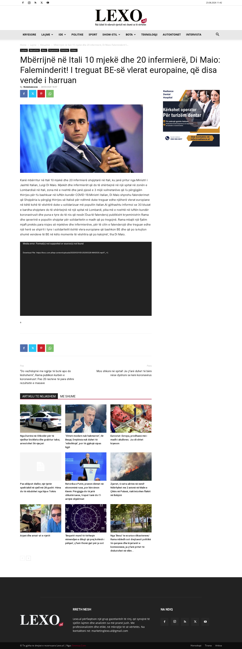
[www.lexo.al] (121, 17)
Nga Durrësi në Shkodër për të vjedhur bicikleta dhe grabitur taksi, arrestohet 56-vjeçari (40, 439)
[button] (217, 35)
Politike (77, 34)
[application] (86, 279)
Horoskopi (196, 645)
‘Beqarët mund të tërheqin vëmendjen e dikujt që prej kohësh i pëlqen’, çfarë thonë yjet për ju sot (84, 539)
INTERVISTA (193, 34)
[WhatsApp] (50, 93)
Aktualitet (45, 44)
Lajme (45, 34)
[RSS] (35, 2)
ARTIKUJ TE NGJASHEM (39, 396)
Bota (129, 34)
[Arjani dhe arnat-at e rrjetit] (40, 518)
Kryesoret (53, 50)
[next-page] (28, 558)
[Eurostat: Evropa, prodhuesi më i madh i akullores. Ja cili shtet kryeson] (131, 418)
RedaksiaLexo (30, 86)
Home (23, 44)
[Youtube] (48, 2)
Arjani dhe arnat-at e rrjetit (35, 535)
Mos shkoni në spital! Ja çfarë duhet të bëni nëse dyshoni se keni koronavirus (124, 373)
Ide (61, 34)
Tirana (208, 645)
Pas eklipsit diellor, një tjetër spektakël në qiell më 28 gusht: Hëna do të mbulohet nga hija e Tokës (40, 487)
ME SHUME (67, 396)
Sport (93, 34)
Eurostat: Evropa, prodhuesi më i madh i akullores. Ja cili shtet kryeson (128, 439)
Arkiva (218, 645)
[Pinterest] (41, 93)
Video (73, 50)
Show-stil (109, 34)
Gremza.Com (79, 645)
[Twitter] (41, 2)
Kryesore (29, 34)
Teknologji (149, 34)
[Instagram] (29, 2)
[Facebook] (23, 2)
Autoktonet (172, 34)
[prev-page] (22, 558)
